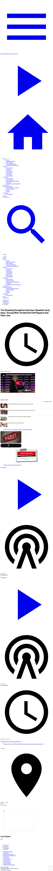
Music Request (9, 162)
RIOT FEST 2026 (10, 189)
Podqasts (5, 177)
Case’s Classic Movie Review (12, 181)
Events (7, 190)
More (2, 839)
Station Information (10, 161)
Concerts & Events (7, 186)
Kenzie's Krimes (10, 179)
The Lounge (6, 185)
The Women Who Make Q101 (12, 165)
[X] (5, 301)
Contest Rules (9, 194)
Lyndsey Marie (9, 171)
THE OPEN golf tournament (12, 187)
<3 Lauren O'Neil (4, 685)
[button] (26, 406)
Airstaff (5, 166)
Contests (5, 193)
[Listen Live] (26, 494)
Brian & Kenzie (9, 167)
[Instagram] (6, 302)
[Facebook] (6, 300)
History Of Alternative (11, 163)
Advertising (6, 197)
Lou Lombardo (9, 175)
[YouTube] (5, 304)
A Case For (8, 182)
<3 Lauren (8, 169)
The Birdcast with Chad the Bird (13, 183)
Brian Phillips (9, 170)
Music (4, 158)
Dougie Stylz (9, 173)
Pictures (8, 191)
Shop (4, 195)
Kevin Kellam (9, 174)
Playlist (7, 160)
